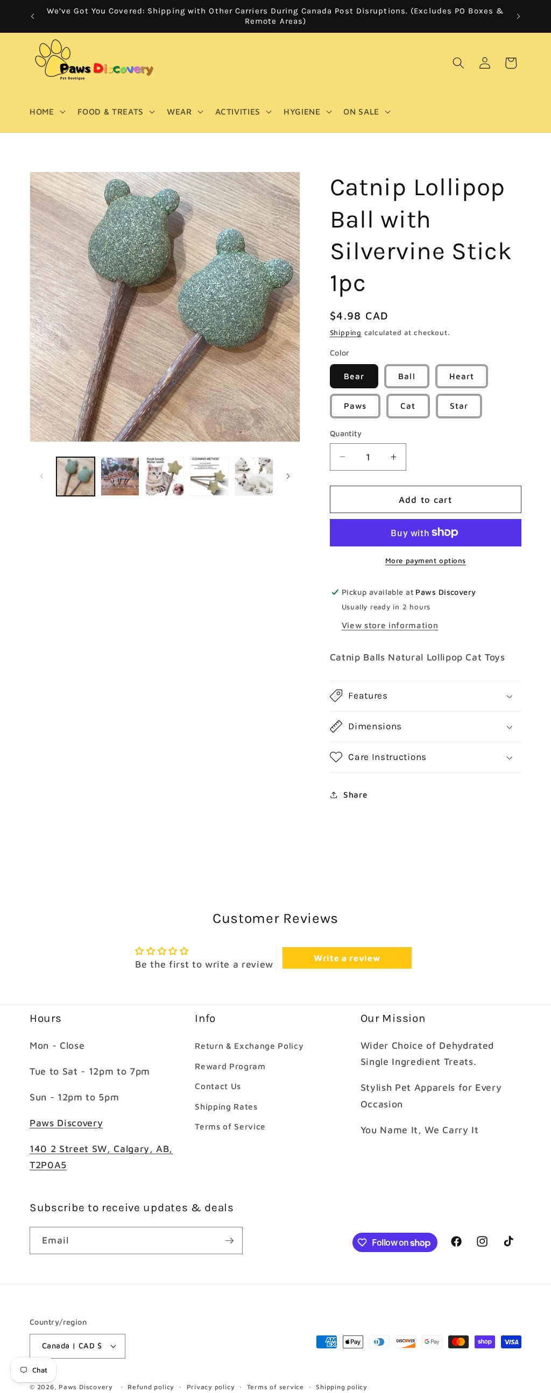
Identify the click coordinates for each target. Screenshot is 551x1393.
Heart (462, 376)
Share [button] (355, 794)
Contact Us (218, 1086)
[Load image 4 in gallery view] (209, 476)
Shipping (346, 332)
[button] (46, 111)
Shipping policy (342, 1387)
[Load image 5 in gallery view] (254, 476)
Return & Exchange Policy (249, 1045)
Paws (355, 405)
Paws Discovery (66, 1122)
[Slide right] (288, 476)
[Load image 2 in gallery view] (120, 476)
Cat (407, 405)
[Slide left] (41, 476)
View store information (390, 625)
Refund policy (151, 1387)
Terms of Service (230, 1126)
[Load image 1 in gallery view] (75, 476)
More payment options (425, 560)
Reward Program (230, 1066)
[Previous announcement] (33, 16)
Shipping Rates (226, 1106)
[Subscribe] (229, 1241)
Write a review (347, 958)
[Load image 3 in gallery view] (164, 476)
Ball (406, 376)
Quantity (346, 433)
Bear (354, 376)
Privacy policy (211, 1387)
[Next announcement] (519, 16)
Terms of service (275, 1387)
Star (459, 405)
